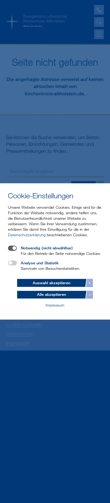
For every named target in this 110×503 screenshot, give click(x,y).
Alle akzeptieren (51, 294)
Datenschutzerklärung (27, 234)
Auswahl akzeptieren (51, 282)
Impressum (55, 305)
